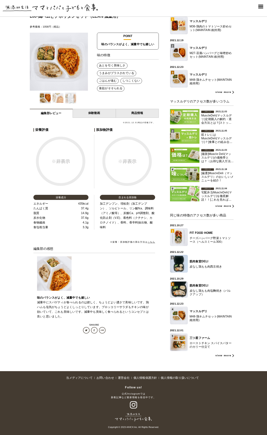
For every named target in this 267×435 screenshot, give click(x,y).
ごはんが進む (108, 80)
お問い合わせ (105, 377)
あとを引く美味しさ (112, 65)
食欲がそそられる (110, 88)
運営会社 (124, 377)
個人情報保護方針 (145, 377)
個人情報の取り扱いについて (180, 377)
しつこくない (131, 80)
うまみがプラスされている (116, 73)
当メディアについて (79, 377)
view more (223, 92)
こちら (151, 242)
